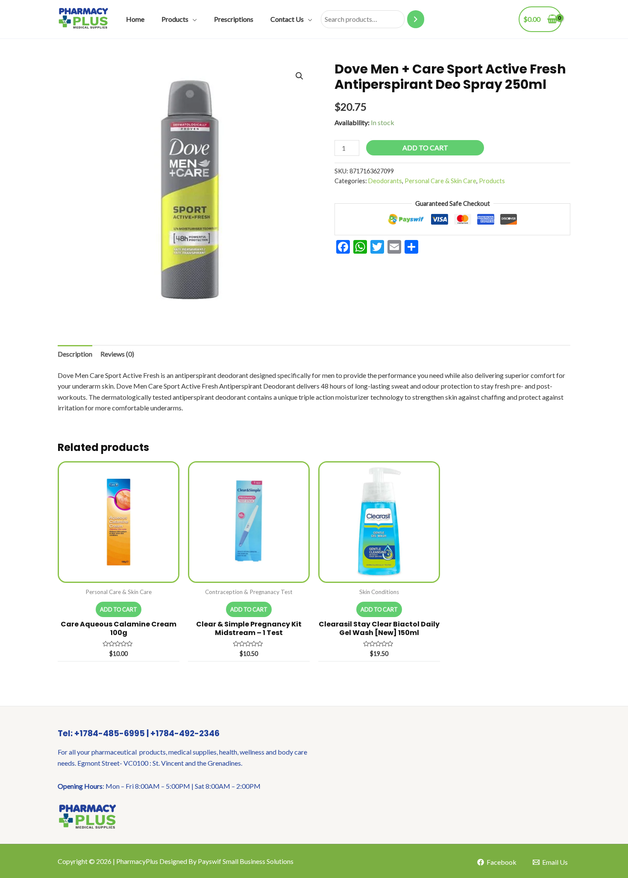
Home (135, 19)
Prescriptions (233, 19)
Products (174, 19)
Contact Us (287, 19)
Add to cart (425, 147)
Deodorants (385, 180)
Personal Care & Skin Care (440, 180)
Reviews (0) (117, 354)
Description (75, 354)
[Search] (415, 19)
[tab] (75, 354)
